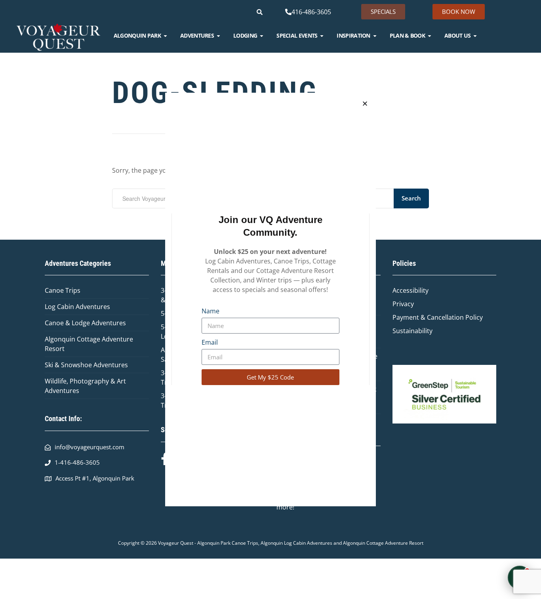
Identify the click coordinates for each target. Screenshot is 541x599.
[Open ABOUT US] (475, 35)
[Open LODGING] (261, 35)
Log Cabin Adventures (77, 306)
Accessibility (410, 290)
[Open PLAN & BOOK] (429, 35)
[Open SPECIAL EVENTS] (321, 35)
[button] (365, 104)
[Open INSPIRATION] (374, 35)
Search (411, 198)
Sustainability (412, 330)
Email (210, 342)
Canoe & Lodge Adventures (85, 323)
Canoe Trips (62, 290)
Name (210, 311)
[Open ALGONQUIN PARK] (165, 35)
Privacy (403, 304)
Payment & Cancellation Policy (437, 317)
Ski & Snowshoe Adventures (86, 365)
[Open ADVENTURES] (218, 35)
